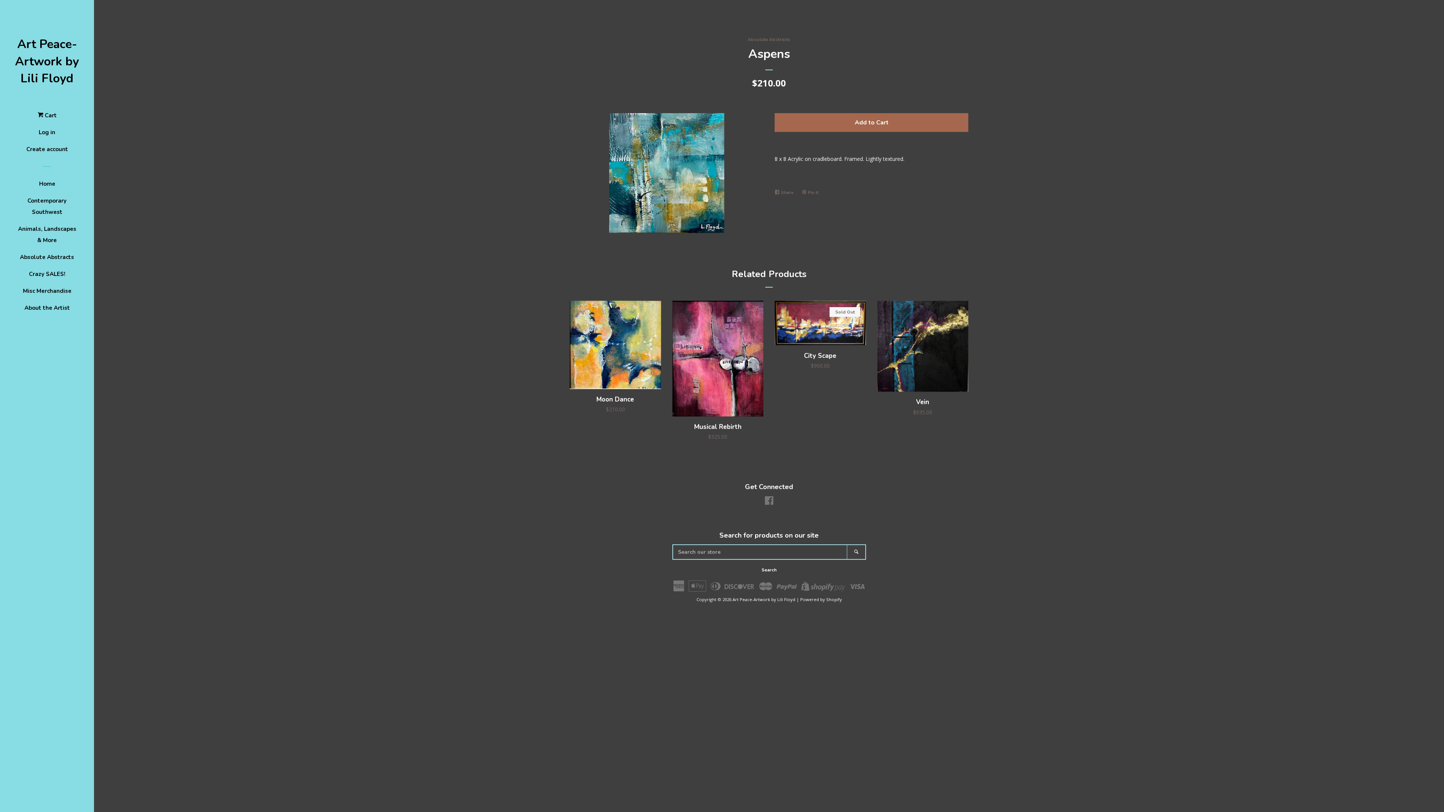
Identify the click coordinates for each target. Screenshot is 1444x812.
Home (47, 184)
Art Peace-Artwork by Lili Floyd (47, 61)
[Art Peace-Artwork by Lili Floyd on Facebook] (769, 502)
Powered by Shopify (821, 599)
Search (769, 570)
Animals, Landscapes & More (47, 234)
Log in (47, 132)
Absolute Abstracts (47, 257)
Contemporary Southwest (47, 206)
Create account (47, 149)
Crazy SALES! (47, 274)
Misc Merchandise (47, 291)
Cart (50, 115)
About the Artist (47, 308)
